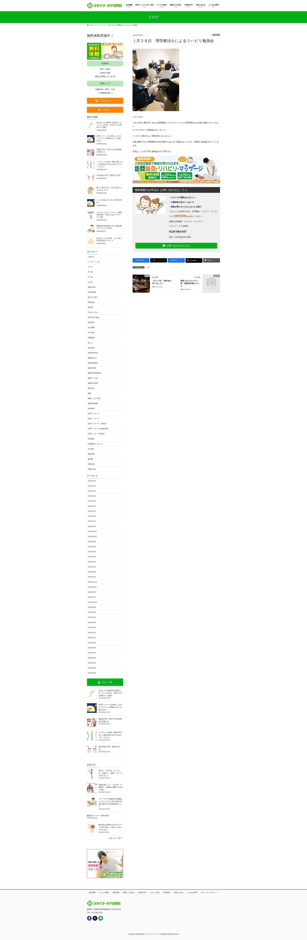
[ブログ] (141, 283)
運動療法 (91, 454)
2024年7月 (92, 552)
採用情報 (166, 892)
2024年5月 (92, 557)
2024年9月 (92, 541)
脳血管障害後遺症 (94, 373)
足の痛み (91, 449)
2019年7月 (92, 617)
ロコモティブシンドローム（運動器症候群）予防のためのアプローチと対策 (109, 214)
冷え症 (90, 282)
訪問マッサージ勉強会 (96, 434)
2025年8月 (92, 516)
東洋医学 (91, 322)
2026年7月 (92, 486)
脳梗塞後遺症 (93, 363)
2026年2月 (92, 511)
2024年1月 (92, 577)
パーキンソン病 (94, 262)
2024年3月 (92, 567)
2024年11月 (92, 531)
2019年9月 (92, 607)
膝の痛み (91, 388)
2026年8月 (92, 481)
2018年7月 (92, 653)
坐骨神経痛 (92, 292)
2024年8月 (92, 547)
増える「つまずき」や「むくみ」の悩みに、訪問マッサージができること (110, 773)
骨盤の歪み (92, 469)
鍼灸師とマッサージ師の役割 (98, 816)
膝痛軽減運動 (93, 403)
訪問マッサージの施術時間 (98, 429)
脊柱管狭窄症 (93, 353)
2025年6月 (92, 526)
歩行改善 (91, 332)
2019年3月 (92, 633)
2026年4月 (92, 501)
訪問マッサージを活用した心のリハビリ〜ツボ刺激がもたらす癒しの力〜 (109, 138)
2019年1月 (92, 638)
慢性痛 (90, 307)
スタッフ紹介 (155, 892)
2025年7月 (92, 521)
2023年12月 (92, 582)
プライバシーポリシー (209, 892)
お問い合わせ (179, 892)
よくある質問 (192, 892)
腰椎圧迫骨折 (93, 383)
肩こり (90, 343)
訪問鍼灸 (91, 439)
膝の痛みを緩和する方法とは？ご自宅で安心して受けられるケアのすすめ (110, 827)
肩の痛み (91, 348)
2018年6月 (92, 658)
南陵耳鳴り (92, 287)
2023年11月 (92, 587)
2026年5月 (92, 496)
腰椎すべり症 (93, 378)
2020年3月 (92, 592)
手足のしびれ (93, 312)
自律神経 (91, 408)
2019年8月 (92, 612)
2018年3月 (92, 673)
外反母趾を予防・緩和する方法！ (109, 175)
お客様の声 (142, 892)
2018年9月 (92, 643)
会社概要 (92, 892)
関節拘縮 (91, 464)
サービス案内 (104, 892)
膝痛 (89, 393)
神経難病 (91, 338)
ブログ (216, 35)
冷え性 (90, 277)
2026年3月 (92, 506)
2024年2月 (92, 572)
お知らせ (91, 257)
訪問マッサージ (94, 413)
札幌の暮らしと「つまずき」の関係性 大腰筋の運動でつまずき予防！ (111, 787)
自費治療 (115, 892)
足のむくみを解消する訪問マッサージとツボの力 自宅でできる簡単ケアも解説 (109, 125)
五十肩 (90, 272)
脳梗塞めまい (93, 358)
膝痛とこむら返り (94, 398)
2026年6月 (92, 491)
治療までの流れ (128, 892)
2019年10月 (92, 602)
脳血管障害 (92, 368)
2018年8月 (92, 648)
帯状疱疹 (91, 302)
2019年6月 (92, 622)
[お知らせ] (211, 280)
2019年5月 (92, 627)
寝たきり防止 (93, 297)
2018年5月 (92, 663)
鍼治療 (90, 459)
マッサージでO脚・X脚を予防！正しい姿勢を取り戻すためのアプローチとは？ (109, 164)
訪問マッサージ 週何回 (97, 424)
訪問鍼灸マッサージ (95, 444)
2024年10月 (92, 536)
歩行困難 (91, 327)
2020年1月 (92, 597)
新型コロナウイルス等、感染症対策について (190, 283)
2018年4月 (92, 668)
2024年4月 (92, 562)
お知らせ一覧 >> (115, 838)
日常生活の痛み (94, 317)
